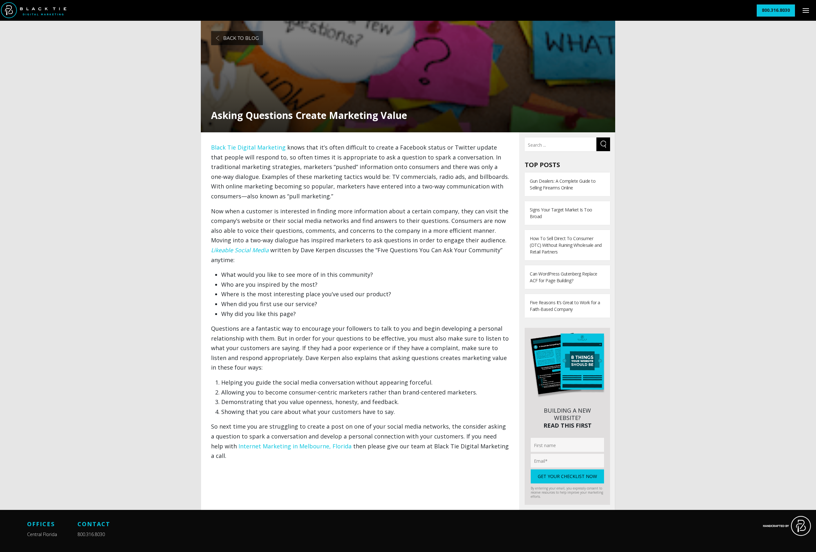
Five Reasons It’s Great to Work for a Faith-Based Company (565, 305)
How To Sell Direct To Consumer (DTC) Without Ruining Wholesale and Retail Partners (566, 245)
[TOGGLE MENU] (805, 10)
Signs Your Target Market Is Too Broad (561, 213)
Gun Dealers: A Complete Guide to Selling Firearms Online (562, 184)
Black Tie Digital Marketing (248, 147)
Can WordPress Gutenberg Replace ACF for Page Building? (563, 277)
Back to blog (241, 38)
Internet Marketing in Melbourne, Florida (295, 446)
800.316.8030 (91, 534)
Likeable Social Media (240, 250)
